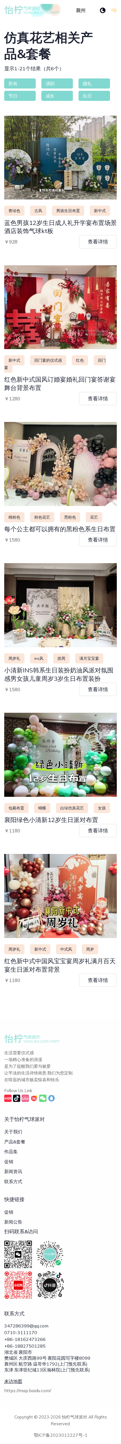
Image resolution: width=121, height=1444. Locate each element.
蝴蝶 (42, 808)
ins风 (38, 658)
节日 (12, 96)
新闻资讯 (13, 1171)
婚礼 (87, 83)
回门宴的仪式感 (48, 360)
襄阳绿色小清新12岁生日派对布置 (51, 820)
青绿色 (14, 210)
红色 (80, 360)
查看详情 (98, 241)
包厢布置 (16, 808)
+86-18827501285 (25, 1346)
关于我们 (13, 1131)
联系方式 (13, 1181)
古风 (38, 210)
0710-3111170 (20, 1332)
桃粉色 (14, 517)
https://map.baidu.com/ (27, 1390)
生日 (87, 96)
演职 (50, 83)
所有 (12, 83)
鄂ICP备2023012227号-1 (61, 1435)
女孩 (102, 808)
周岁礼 (14, 658)
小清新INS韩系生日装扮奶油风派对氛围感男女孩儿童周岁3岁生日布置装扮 (58, 674)
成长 (50, 96)
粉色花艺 (42, 517)
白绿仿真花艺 (72, 808)
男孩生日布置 (68, 210)
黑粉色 (70, 517)
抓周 (61, 658)
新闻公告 (13, 1222)
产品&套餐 (14, 1141)
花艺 (94, 517)
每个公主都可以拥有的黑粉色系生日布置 (60, 529)
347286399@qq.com (26, 1326)
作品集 (11, 1151)
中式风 (66, 949)
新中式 (100, 210)
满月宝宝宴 (89, 658)
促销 (8, 1161)
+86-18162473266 (25, 1339)
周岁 (90, 949)
